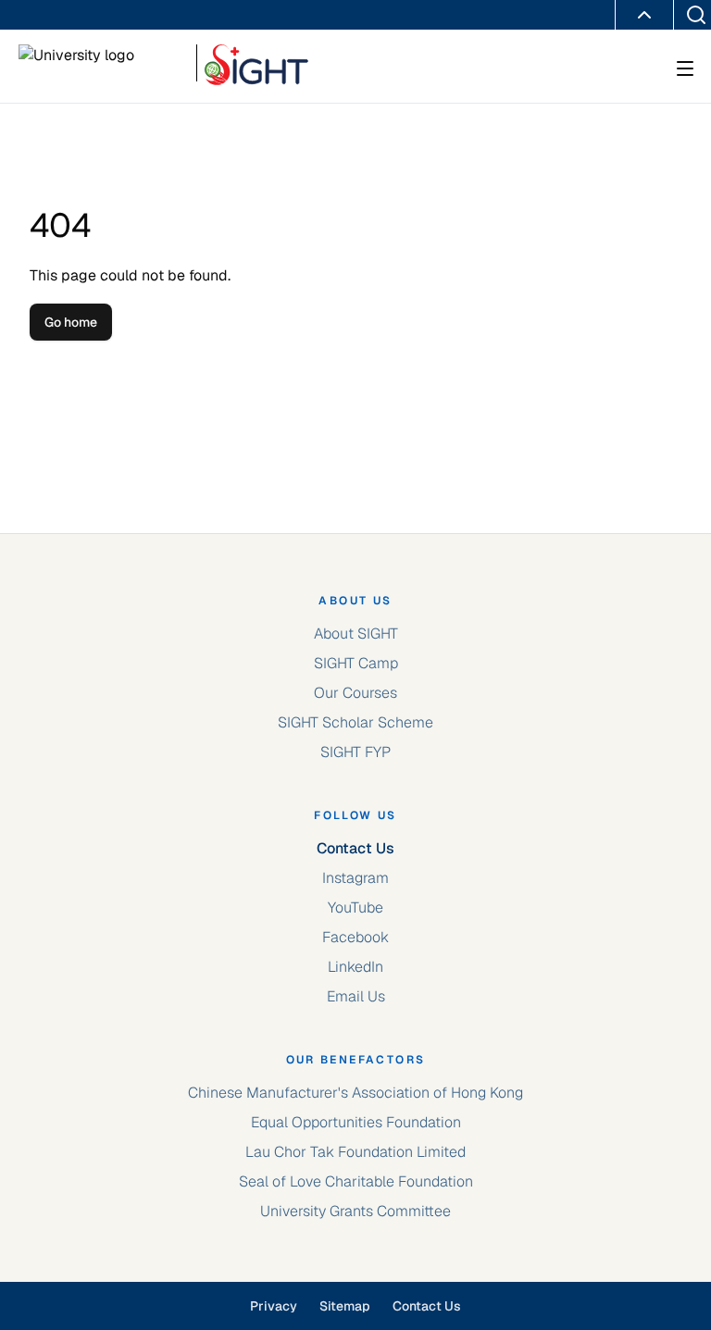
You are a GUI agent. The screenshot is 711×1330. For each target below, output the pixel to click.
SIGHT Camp (356, 663)
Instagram (355, 878)
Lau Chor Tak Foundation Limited (355, 1152)
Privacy (273, 1306)
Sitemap (344, 1306)
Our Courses (355, 692)
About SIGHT (356, 633)
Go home (70, 322)
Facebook (355, 937)
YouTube (355, 907)
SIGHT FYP (355, 752)
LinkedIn (355, 966)
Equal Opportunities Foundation (356, 1122)
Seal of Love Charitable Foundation (356, 1181)
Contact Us (355, 848)
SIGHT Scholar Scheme (355, 722)
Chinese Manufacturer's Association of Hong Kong (355, 1092)
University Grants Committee (355, 1211)
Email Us (356, 996)
